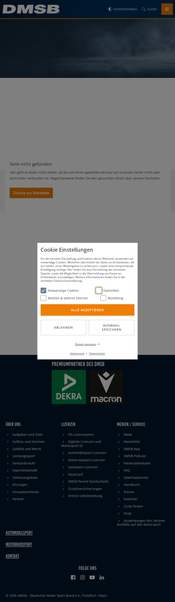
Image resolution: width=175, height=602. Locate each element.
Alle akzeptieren (87, 309)
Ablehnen (63, 327)
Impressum (77, 353)
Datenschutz (97, 353)
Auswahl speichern (111, 327)
